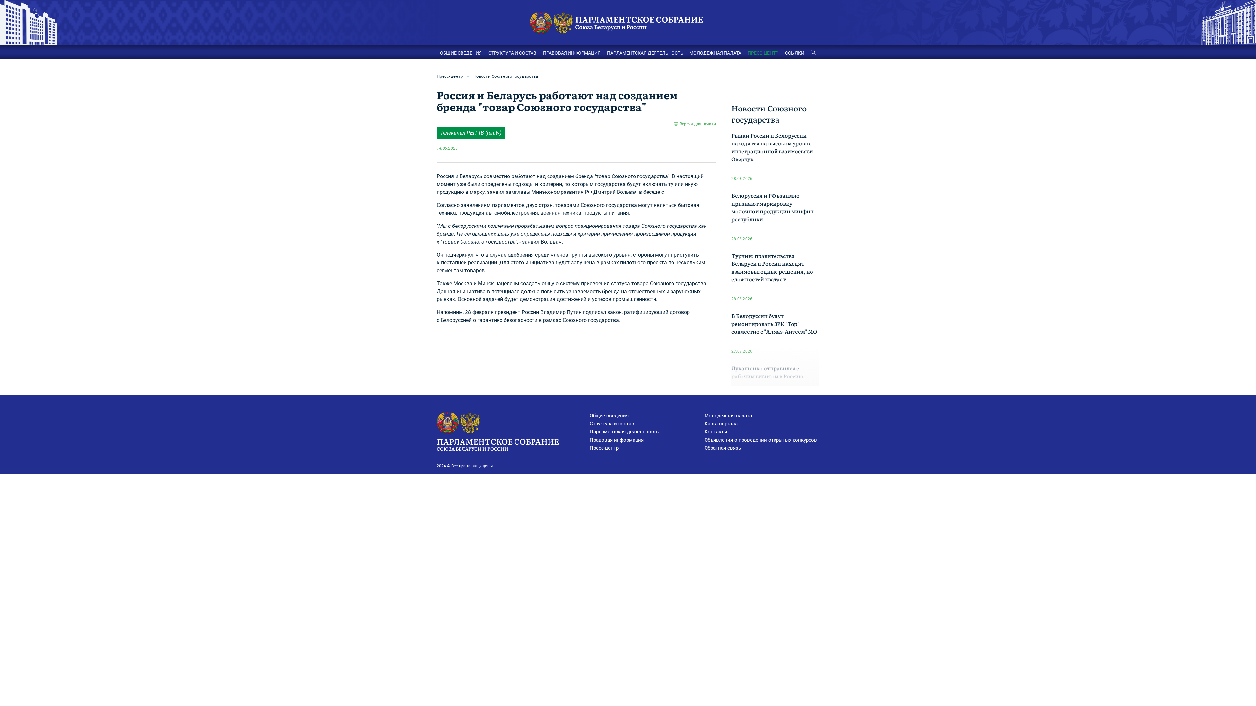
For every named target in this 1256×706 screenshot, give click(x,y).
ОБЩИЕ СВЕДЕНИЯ (461, 53)
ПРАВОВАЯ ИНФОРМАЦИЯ (572, 53)
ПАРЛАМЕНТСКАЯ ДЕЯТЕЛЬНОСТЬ (645, 53)
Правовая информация (617, 440)
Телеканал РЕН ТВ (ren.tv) (470, 133)
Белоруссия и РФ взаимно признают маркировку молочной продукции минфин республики (772, 207)
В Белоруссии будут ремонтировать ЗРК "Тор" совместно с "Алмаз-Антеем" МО (774, 323)
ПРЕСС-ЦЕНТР (763, 53)
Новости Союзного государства (505, 76)
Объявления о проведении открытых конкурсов (761, 440)
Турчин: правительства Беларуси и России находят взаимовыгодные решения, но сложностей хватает (772, 267)
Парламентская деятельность (624, 432)
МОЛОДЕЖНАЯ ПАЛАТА (715, 53)
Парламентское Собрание (498, 443)
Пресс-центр (450, 76)
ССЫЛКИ (794, 53)
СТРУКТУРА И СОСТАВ (512, 53)
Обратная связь (723, 448)
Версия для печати (698, 124)
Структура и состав (612, 424)
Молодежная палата (728, 416)
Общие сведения (609, 416)
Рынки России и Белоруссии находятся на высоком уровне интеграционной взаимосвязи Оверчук (772, 147)
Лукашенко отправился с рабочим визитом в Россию (767, 372)
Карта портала (721, 424)
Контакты (716, 432)
